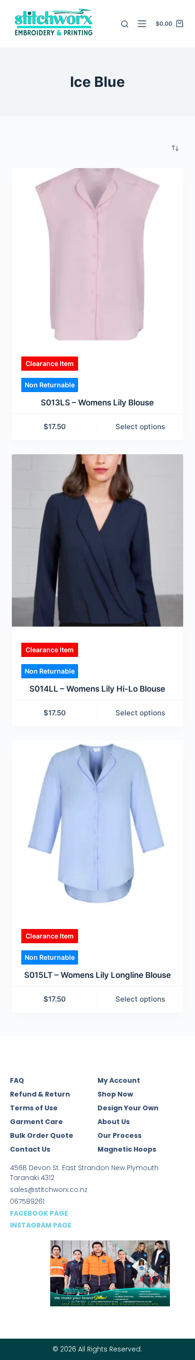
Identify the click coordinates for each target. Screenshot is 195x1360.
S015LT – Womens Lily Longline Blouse (97, 975)
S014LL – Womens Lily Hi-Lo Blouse (97, 689)
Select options (140, 426)
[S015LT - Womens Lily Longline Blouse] (98, 827)
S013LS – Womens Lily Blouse (97, 402)
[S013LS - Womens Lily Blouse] (98, 254)
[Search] (124, 24)
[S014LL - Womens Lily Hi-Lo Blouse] (98, 540)
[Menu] (142, 23)
